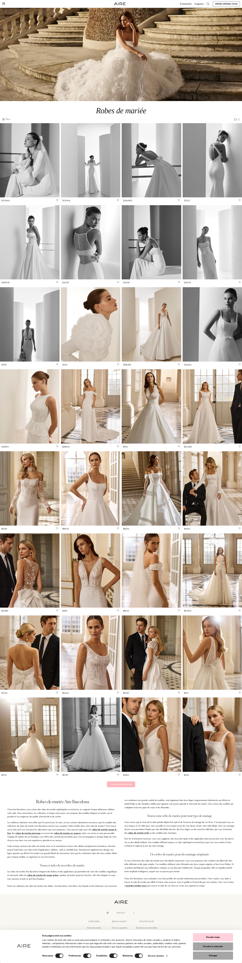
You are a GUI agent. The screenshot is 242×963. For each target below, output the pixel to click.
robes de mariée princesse (28, 833)
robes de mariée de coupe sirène (42, 875)
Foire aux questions (119, 927)
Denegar (213, 955)
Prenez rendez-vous (226, 4)
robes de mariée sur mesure (67, 833)
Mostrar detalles (156, 956)
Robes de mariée (94, 927)
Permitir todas (213, 937)
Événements (185, 3)
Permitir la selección (213, 946)
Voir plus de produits (121, 784)
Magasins (199, 3)
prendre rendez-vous (136, 885)
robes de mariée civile (138, 833)
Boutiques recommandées (146, 927)
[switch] (87, 955)
